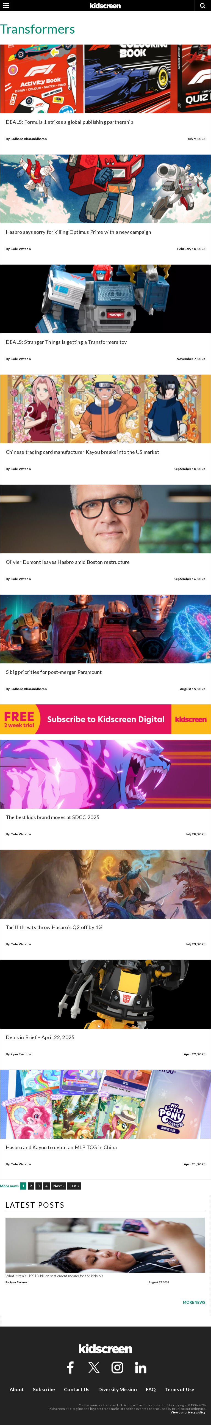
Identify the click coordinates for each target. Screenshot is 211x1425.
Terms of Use (179, 1389)
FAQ (151, 1389)
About (17, 1389)
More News (194, 1302)
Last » (74, 1186)
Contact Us (76, 1389)
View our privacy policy (188, 1412)
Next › (58, 1186)
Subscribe (44, 1389)
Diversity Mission (117, 1389)
